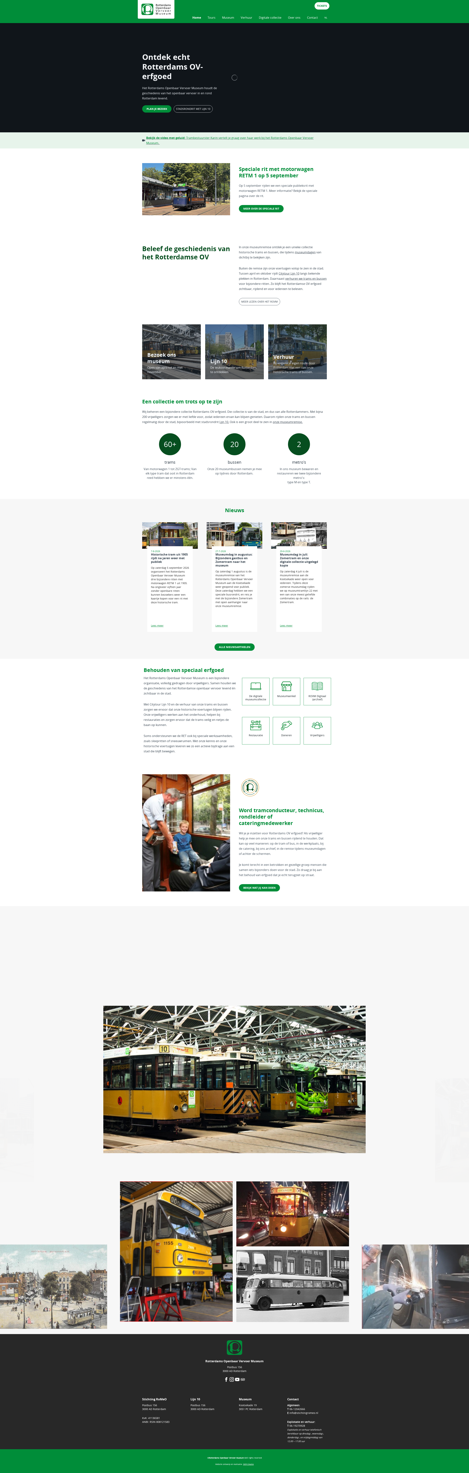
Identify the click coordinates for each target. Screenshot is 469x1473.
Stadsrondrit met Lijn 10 (193, 109)
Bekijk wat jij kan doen (259, 887)
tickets (322, 6)
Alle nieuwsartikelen (234, 647)
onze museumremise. (288, 422)
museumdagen (305, 252)
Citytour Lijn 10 (289, 273)
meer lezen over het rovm (259, 301)
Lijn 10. (224, 422)
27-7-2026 (220, 551)
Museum (228, 18)
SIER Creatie (248, 1464)
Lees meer (157, 625)
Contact (312, 18)
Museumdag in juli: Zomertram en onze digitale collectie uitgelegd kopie (299, 559)
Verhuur (246, 18)
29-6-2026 (285, 551)
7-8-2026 (155, 551)
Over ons (294, 18)
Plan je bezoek (157, 109)
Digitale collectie (270, 18)
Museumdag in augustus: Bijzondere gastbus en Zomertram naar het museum (234, 559)
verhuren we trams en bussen (306, 279)
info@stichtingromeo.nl (303, 1413)
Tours (211, 18)
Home (196, 18)
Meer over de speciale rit (261, 208)
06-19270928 (297, 1425)
